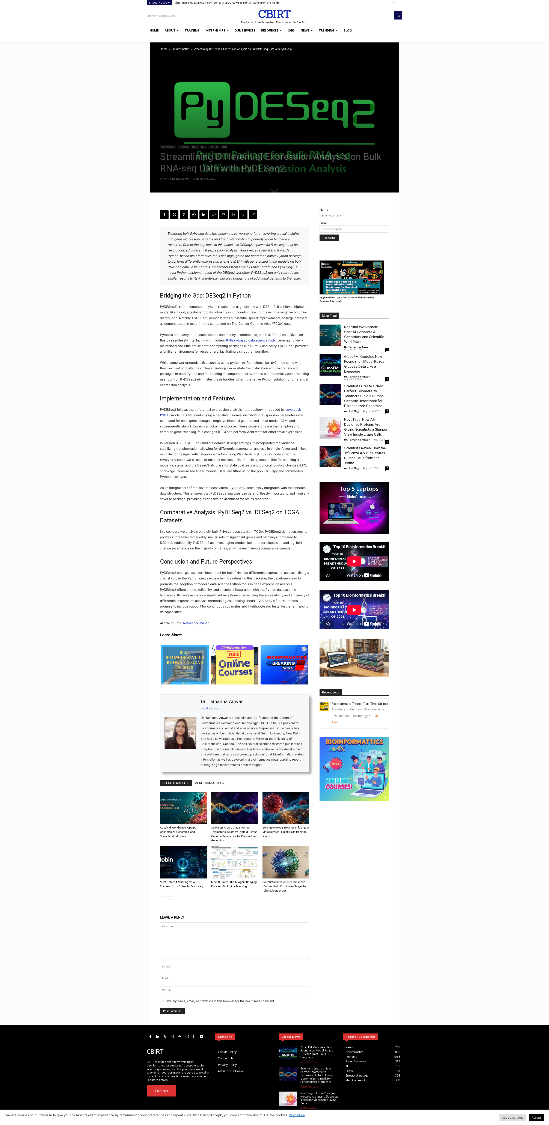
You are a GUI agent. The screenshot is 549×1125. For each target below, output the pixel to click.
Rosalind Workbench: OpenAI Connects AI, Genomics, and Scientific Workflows (226, 2)
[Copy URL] (253, 214)
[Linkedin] (203, 214)
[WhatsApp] (194, 214)
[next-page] (169, 899)
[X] (174, 214)
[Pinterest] (184, 214)
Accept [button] (536, 1117)
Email (323, 223)
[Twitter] (165, 1037)
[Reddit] (186, 1037)
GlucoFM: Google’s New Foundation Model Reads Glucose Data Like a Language (316, 1052)
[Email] (223, 214)
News (195, 146)
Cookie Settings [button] (512, 1117)
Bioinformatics (180, 49)
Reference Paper (196, 623)
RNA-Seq (214, 146)
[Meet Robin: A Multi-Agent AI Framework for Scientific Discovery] (183, 862)
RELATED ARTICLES (176, 783)
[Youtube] (203, 1090)
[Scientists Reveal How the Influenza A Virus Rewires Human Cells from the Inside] (285, 808)
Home (163, 49)
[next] (399, 2)
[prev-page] (162, 899)
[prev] (392, 2)
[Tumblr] (243, 214)
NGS (203, 146)
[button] (398, 15)
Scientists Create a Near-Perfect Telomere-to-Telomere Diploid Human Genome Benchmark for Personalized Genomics (364, 396)
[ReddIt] (213, 214)
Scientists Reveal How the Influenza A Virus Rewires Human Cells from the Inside (285, 832)
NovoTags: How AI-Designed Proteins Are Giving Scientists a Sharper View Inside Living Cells (319, 1098)
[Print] (233, 214)
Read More (297, 1115)
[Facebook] (164, 214)
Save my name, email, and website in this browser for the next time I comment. (219, 1001)
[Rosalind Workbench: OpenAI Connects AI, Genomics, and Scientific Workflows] (183, 808)
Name (324, 210)
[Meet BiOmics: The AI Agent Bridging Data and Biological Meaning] (234, 862)
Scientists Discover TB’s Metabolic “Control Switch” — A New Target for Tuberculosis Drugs (284, 886)
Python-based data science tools (251, 340)
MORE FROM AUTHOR (209, 783)
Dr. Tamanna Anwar (176, 178)
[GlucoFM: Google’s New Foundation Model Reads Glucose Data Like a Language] (330, 365)
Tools (224, 146)
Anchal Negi (352, 411)
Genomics (184, 146)
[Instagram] (172, 1037)
